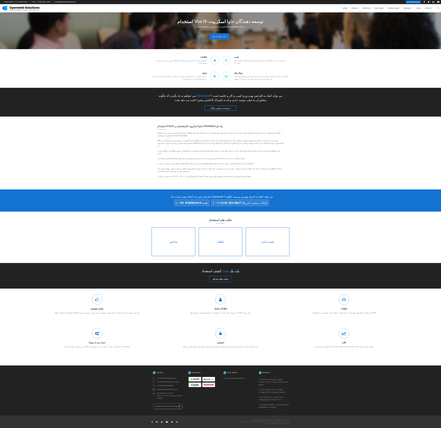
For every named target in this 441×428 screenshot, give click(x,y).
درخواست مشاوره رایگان (220, 108)
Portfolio (366, 8)
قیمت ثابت (267, 242)
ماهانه (220, 242)
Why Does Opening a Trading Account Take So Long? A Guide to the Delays (273, 382)
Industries (379, 8)
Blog (419, 8)
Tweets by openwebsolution (234, 378)
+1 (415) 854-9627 (241, 203)
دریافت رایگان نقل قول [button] (219, 36)
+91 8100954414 (193, 203)
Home (345, 8)
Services (354, 8)
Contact (428, 8)
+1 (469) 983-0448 (178, 176)
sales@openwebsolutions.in (65, 2)
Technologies (393, 8)
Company (407, 8)
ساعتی (173, 242)
